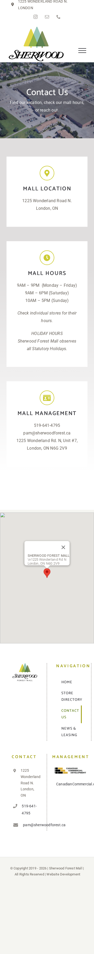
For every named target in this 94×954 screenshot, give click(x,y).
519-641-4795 (29, 809)
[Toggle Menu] (82, 50)
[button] (47, 573)
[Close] (63, 547)
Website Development (63, 874)
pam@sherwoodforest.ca (30, 825)
